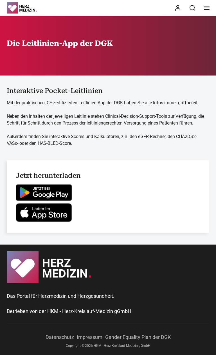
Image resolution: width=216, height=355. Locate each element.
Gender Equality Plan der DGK (138, 337)
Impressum (89, 337)
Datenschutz (60, 337)
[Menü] (207, 8)
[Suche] (192, 8)
